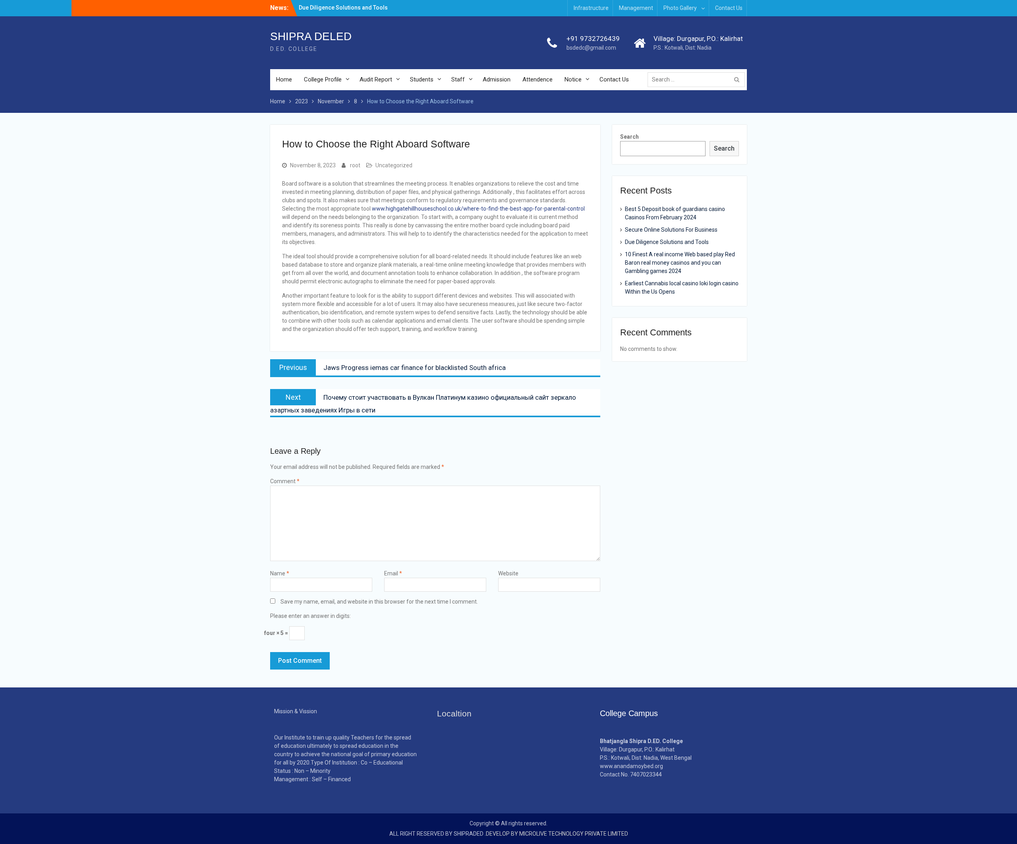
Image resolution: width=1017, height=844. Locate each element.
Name (279, 573)
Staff (458, 79)
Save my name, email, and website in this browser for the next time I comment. (379, 601)
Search (629, 137)
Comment (285, 481)
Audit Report (376, 79)
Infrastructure (591, 8)
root (355, 165)
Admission (496, 79)
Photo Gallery (680, 8)
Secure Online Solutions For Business (671, 229)
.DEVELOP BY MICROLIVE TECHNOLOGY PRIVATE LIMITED (556, 833)
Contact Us (728, 8)
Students (421, 79)
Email (393, 573)
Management (636, 8)
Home (284, 79)
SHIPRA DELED (311, 36)
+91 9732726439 (593, 39)
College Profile (323, 79)
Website (508, 573)
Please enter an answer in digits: (310, 616)
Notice (573, 79)
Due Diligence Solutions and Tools (343, 7)
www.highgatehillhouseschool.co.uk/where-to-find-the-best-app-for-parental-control (478, 208)
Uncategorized (393, 165)
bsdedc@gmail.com (591, 48)
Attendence (537, 79)
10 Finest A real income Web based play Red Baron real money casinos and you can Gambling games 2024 (680, 262)
